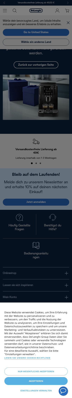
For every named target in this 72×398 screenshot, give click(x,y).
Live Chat (63, 391)
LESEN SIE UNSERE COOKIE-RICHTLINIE (27, 357)
